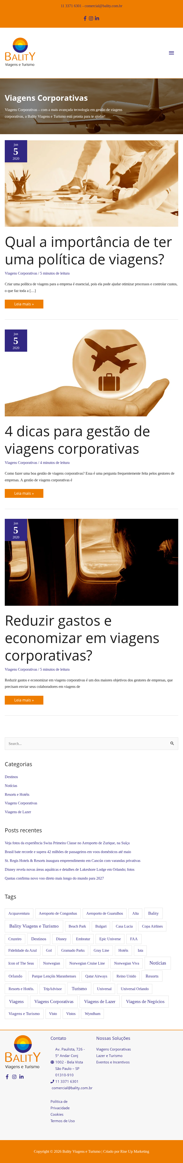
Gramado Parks (73, 950)
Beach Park (77, 926)
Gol (49, 950)
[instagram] (92, 18)
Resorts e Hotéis (17, 794)
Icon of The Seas (21, 963)
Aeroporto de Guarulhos (104, 913)
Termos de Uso (63, 1120)
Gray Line (101, 950)
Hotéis (123, 950)
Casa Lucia (124, 926)
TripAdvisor (52, 989)
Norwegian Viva (126, 963)
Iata (140, 950)
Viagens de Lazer (18, 812)
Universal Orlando (135, 989)
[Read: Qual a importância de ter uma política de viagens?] (91, 183)
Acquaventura (19, 913)
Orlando (15, 976)
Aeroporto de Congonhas (58, 913)
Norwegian (51, 963)
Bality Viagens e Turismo (34, 926)
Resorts (152, 976)
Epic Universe (110, 939)
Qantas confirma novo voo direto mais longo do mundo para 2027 (54, 878)
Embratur (83, 939)
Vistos (71, 1014)
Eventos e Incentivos (113, 1062)
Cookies (57, 1114)
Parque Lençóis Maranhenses (54, 976)
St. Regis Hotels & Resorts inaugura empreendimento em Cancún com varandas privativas (72, 860)
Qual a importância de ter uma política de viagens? (88, 250)
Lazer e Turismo (109, 1055)
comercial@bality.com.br (103, 6)
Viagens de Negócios (145, 1001)
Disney (61, 939)
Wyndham (92, 1014)
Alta (135, 913)
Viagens (16, 1001)
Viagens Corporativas (21, 273)
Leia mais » (25, 303)
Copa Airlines (152, 926)
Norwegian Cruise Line (87, 963)
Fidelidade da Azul (22, 950)
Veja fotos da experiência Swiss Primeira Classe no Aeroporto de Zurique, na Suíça (67, 843)
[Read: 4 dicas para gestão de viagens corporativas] (91, 372)
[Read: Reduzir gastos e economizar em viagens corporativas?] (91, 561)
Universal (104, 989)
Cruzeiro (14, 939)
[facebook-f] (86, 18)
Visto (53, 1014)
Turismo (79, 988)
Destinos (11, 777)
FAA (134, 939)
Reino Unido (126, 976)
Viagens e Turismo (24, 1013)
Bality (153, 913)
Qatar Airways (96, 976)
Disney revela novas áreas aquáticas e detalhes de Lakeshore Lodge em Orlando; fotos (69, 869)
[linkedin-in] (98, 18)
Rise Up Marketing (134, 1151)
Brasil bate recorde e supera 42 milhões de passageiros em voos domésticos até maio (68, 852)
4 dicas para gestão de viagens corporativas (77, 439)
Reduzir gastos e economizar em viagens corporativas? (82, 637)
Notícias (11, 785)
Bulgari (101, 926)
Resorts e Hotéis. (21, 989)
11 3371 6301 (71, 6)
